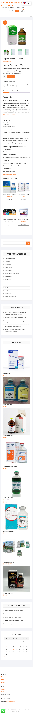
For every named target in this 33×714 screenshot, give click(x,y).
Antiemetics (8, 264)
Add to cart (11, 76)
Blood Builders (8, 270)
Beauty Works (8, 267)
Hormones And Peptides (11, 282)
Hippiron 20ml (13, 624)
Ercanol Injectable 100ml (16, 620)
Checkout (3, 682)
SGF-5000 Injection (16, 617)
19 (13, 649)
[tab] (6, 91)
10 (6, 646)
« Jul (4, 657)
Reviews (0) (15, 91)
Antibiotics (7, 261)
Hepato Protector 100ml (21, 84)
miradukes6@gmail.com (10, 703)
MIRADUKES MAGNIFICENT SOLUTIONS (15, 4)
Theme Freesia (28, 709)
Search (17, 11)
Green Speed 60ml (18, 610)
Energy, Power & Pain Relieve (12, 273)
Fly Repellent (8, 279)
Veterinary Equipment (10, 296)
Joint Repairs (8, 285)
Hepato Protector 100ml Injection (11, 86)
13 (16, 646)
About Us (3, 689)
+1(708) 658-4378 (10, 701)
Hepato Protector (10, 84)
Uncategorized (11, 81)
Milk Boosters (8, 288)
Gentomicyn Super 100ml (9, 174)
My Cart (2, 679)
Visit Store (3, 692)
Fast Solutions (8, 276)
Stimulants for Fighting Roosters (13, 326)
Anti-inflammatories (10, 258)
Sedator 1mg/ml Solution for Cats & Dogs (15, 317)
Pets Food (7, 291)
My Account (3, 676)
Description (6, 91)
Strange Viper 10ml (18, 614)
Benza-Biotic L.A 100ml (9, 114)
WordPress (18, 711)
